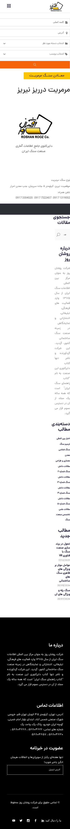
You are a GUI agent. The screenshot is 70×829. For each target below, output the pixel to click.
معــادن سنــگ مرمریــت (46, 75)
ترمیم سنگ (65, 444)
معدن (67, 455)
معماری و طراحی (63, 461)
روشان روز (24, 803)
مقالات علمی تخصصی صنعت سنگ (63, 515)
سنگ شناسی (64, 449)
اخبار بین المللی (63, 438)
